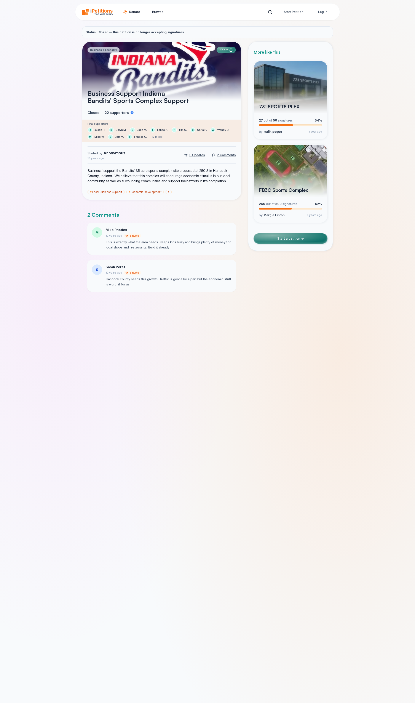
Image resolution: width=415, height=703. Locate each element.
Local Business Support (106, 192)
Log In (322, 12)
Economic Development (145, 192)
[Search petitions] (269, 12)
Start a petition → (290, 238)
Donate (134, 12)
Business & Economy (103, 49)
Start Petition (293, 12)
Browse (157, 12)
